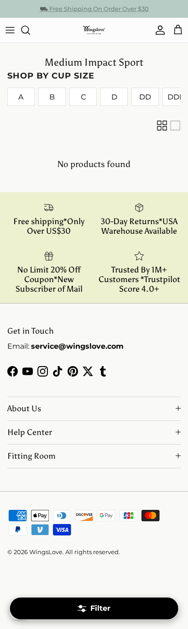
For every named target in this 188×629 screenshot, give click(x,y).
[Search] (30, 30)
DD (145, 97)
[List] (175, 125)
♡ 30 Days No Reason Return (94, 12)
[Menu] (10, 30)
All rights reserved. (92, 552)
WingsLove (46, 552)
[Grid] (162, 125)
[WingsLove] (94, 30)
